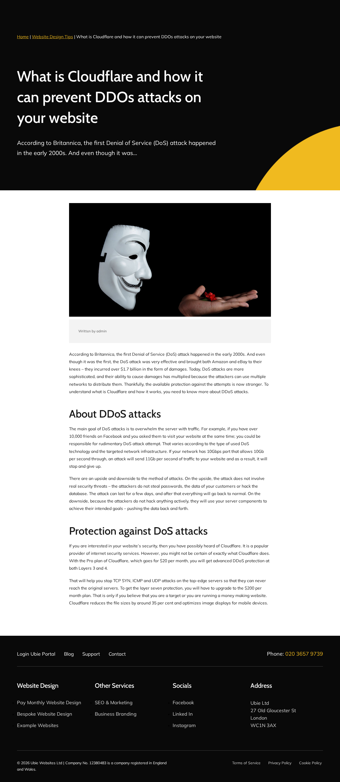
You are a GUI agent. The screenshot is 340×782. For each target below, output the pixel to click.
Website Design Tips (52, 36)
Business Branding (116, 714)
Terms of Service (246, 762)
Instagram (184, 725)
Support (91, 654)
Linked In (183, 714)
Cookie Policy (310, 762)
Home (23, 36)
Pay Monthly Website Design (49, 702)
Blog (69, 654)
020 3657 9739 (304, 653)
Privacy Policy (279, 762)
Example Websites (37, 725)
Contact (117, 654)
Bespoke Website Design (44, 714)
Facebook (183, 702)
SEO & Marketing (114, 702)
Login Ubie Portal (36, 654)
